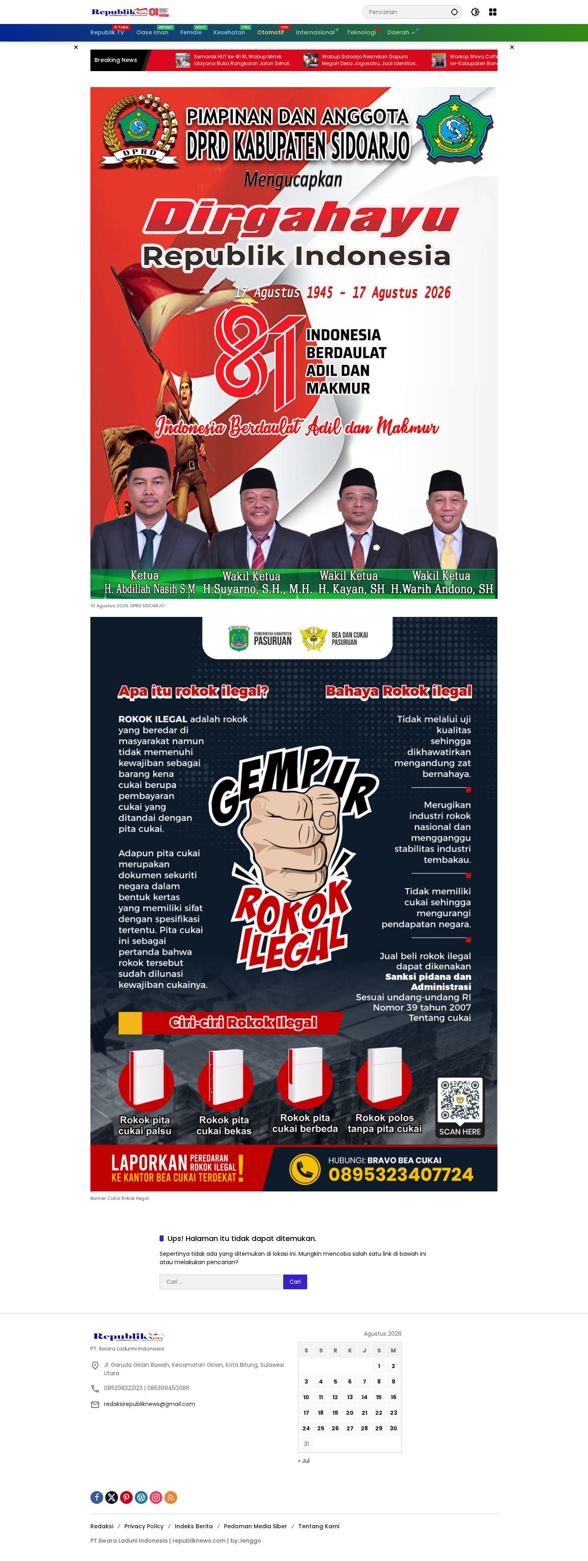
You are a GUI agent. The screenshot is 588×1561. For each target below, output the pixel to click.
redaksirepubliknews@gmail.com (149, 1404)
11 (321, 1397)
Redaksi (101, 1526)
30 (393, 1428)
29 (378, 1428)
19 (335, 1413)
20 (350, 1413)
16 (393, 1397)
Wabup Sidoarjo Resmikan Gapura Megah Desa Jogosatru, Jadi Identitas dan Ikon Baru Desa (287, 60)
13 (350, 1397)
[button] (454, 11)
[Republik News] (130, 12)
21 (364, 1413)
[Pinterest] (126, 1497)
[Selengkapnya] (190, 1336)
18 (321, 1413)
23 (393, 1413)
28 (364, 1428)
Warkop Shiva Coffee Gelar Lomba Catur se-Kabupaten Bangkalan (418, 60)
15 (379, 1397)
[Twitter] (111, 1497)
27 (350, 1428)
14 (365, 1397)
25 (320, 1428)
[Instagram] (156, 1497)
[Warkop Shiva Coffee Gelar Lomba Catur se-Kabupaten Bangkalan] (357, 60)
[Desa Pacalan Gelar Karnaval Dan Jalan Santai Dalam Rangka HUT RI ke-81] (485, 60)
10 (306, 1397)
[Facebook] (96, 1497)
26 (335, 1428)
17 (306, 1413)
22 (378, 1413)
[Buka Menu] (493, 12)
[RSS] (170, 1497)
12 (335, 1397)
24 (306, 1428)
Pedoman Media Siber (255, 1526)
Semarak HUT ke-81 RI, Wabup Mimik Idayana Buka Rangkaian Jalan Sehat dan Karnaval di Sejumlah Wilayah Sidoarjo (160, 60)
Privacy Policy (144, 1526)
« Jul (304, 1461)
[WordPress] (141, 1497)
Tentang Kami (318, 1526)
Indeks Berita (194, 1526)
